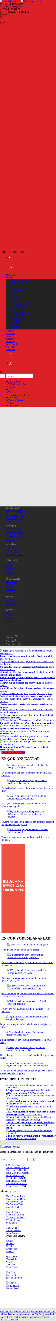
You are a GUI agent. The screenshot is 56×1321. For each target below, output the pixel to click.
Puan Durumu (18, 314)
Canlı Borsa (17, 309)
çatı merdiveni (38, 1317)
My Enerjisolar (42, 1314)
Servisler (10, 277)
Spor (8, 336)
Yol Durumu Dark (14, 518)
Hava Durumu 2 (19, 288)
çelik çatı (8, 1317)
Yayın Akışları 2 (19, 304)
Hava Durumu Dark (15, 513)
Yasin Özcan (14, 397)
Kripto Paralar (18, 317)
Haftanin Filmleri (20, 282)
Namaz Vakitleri (19, 312)
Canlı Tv (16, 296)
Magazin (10, 338)
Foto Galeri (11, 344)
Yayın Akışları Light (15, 531)
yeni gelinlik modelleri (18, 395)
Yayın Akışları (18, 301)
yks (10, 389)
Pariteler (16, 328)
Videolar (10, 347)
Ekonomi (10, 333)
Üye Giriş (10, 600)
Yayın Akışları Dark (15, 534)
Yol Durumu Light (14, 515)
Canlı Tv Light (13, 521)
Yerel (10, 392)
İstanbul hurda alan (22, 1317)
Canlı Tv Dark (13, 529)
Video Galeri (12, 584)
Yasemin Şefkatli (16, 400)
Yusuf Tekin (14, 381)
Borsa (13, 1164)
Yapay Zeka (14, 405)
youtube (12, 387)
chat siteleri (13, 1319)
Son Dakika (11, 274)
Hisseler (16, 322)
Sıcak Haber (12, 592)
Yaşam (11, 403)
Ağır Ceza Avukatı (37, 1311)
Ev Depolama (6, 1311)
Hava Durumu (19, 285)
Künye (9, 615)
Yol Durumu (18, 290)
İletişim (9, 613)
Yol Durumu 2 (19, 293)
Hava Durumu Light (15, 510)
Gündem (10, 330)
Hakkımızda (11, 618)
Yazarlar (10, 587)
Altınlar (15, 325)
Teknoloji (10, 341)
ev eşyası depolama (25, 1314)
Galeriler (10, 637)
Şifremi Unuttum (14, 605)
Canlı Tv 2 (17, 298)
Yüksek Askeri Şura (17, 384)
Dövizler (16, 320)
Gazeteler (10, 349)
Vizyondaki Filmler (21, 280)
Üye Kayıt (11, 602)
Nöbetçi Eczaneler (20, 306)
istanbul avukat (21, 1311)
